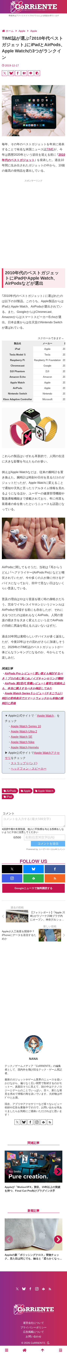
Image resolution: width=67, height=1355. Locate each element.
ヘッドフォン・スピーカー (29, 768)
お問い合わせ (33, 1336)
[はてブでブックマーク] (24, 73)
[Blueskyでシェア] (11, 73)
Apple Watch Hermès (25, 747)
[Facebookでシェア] (17, 73)
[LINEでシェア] (31, 73)
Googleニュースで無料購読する (33, 888)
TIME (50, 149)
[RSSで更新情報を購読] (55, 878)
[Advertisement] (33, 217)
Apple (27, 790)
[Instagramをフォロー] (12, 878)
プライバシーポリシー (33, 1327)
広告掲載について (33, 1331)
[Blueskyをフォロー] (33, 869)
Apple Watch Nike (22, 742)
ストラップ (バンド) (24, 763)
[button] (37, 73)
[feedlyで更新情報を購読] (33, 878)
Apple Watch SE (21, 736)
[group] (33, 1172)
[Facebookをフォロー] (55, 869)
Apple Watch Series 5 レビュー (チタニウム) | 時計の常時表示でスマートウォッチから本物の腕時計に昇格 (32, 698)
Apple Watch (45, 715)
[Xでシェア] (4, 73)
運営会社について (33, 1322)
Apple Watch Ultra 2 (24, 731)
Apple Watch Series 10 (26, 726)
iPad (9, 796)
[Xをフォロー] (12, 869)
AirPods (11, 790)
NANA (33, 1058)
